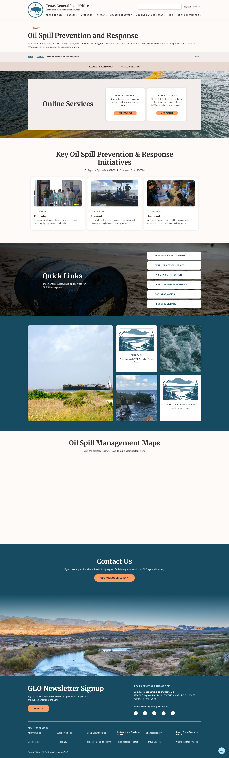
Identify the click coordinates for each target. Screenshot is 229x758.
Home (30, 56)
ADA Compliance (36, 733)
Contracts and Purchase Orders (128, 733)
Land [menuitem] (170, 15)
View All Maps (114, 547)
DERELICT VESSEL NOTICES (180, 404)
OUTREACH (136, 355)
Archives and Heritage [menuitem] (149, 15)
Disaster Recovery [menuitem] (120, 15)
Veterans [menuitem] (86, 15)
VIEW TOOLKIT (167, 113)
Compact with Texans (97, 733)
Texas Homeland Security (99, 742)
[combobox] (160, 7)
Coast (36, 28)
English (187, 6)
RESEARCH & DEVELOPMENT (101, 66)
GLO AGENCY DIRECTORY (114, 578)
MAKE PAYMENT (125, 113)
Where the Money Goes (187, 742)
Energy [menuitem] (101, 15)
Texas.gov (62, 742)
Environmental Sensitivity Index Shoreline (72, 511)
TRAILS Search (153, 742)
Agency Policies (64, 733)
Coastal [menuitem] (72, 15)
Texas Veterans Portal (127, 742)
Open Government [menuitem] (188, 15)
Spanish (196, 6)
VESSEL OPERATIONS (130, 66)
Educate (40, 216)
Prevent (96, 216)
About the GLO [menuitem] (54, 15)
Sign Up (38, 708)
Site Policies (33, 742)
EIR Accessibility (154, 733)
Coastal (40, 56)
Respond (153, 216)
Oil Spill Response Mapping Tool (64, 476)
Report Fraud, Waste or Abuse (187, 733)
